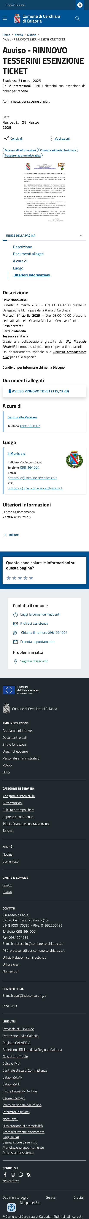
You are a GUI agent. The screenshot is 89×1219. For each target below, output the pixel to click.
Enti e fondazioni (15, 744)
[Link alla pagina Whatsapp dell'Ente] (20, 1174)
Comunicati (11, 861)
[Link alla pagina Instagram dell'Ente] (13, 1174)
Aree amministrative (17, 730)
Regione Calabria (15, 5)
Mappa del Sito (30, 1202)
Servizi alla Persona (22, 417)
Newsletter (11, 1180)
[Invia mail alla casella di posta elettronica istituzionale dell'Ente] (38, 943)
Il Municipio (16, 453)
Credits (79, 1197)
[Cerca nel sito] (76, 18)
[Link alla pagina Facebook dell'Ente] (5, 1174)
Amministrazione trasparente (23, 1131)
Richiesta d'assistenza (18, 1152)
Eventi (7, 892)
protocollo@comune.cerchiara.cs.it (32, 477)
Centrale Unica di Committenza (25, 1070)
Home (6, 34)
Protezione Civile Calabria (21, 1035)
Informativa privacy (16, 1111)
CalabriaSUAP (12, 1077)
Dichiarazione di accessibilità (23, 1125)
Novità (18, 34)
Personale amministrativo (21, 758)
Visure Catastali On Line (20, 1091)
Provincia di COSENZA (18, 1028)
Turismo (8, 830)
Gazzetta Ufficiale (15, 1056)
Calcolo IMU (11, 1063)
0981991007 (30, 467)
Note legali (10, 1118)
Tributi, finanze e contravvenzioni (26, 823)
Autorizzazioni (12, 802)
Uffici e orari (11, 964)
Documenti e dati (15, 737)
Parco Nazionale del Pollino (22, 1105)
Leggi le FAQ (12, 1137)
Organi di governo (15, 751)
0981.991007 (30, 425)
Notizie (31, 34)
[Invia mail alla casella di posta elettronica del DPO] (30, 995)
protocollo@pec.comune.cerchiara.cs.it (35, 488)
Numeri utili (11, 971)
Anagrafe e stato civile (19, 795)
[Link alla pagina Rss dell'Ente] (28, 1174)
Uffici (6, 772)
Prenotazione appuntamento (23, 1147)
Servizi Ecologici (14, 1098)
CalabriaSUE (11, 1084)
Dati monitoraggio (15, 1197)
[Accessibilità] (11, 1207)
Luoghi (7, 885)
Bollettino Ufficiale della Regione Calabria (32, 1049)
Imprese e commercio (18, 816)
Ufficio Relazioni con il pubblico (24, 957)
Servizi (51, 1197)
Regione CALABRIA (16, 1042)
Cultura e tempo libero (18, 809)
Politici (7, 765)
